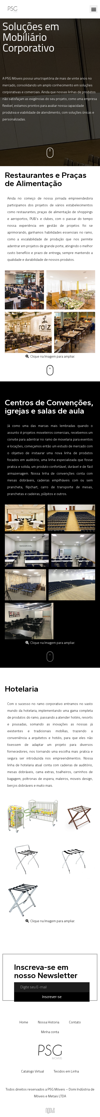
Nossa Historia (48, 1022)
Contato (75, 1022)
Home (23, 1022)
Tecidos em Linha (66, 1071)
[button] (94, 9)
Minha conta (50, 1031)
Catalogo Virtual (32, 1071)
